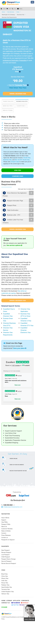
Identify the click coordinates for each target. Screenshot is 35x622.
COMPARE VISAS (17, 176)
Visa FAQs (4, 522)
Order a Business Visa (18, 94)
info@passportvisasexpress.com (12, 507)
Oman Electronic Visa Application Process (15, 194)
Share (5, 607)
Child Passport (5, 557)
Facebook (16, 603)
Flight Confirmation (11, 210)
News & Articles (6, 531)
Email (20, 8)
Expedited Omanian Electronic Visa (26, 330)
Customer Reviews (7, 529)
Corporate (25, 600)
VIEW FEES (17, 170)
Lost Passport (5, 554)
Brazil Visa (4, 574)
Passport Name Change (8, 559)
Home (3, 12)
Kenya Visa (4, 583)
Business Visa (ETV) (21, 101)
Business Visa (7, 160)
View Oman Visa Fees (17, 88)
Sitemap (9, 600)
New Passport (5, 550)
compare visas (15, 161)
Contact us (4, 537)
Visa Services (10, 12)
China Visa (4, 576)
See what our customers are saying (14, 292)
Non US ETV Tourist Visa (22, 160)
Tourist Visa (27, 158)
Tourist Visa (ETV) (8, 101)
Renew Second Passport (8, 563)
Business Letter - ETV (12, 215)
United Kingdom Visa (7, 591)
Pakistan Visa (5, 585)
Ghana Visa (4, 578)
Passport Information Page (13, 200)
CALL (15, 8)
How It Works (5, 518)
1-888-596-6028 (8, 505)
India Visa (4, 580)
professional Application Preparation (15, 60)
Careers (3, 533)
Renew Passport (6, 552)
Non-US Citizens (8, 110)
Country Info (21, 106)
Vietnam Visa (5, 594)
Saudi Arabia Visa (6, 587)
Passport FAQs (5, 524)
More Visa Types (7, 106)
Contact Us (5, 603)
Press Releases (6, 535)
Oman (17, 12)
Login (4, 8)
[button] (29, 613)
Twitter (16, 605)
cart (9, 8)
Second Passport (6, 561)
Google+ (25, 603)
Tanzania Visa (5, 589)
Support (3, 520)
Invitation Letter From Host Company (13, 220)
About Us (4, 526)
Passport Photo (10, 205)
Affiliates (16, 600)
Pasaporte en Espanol (7, 540)
